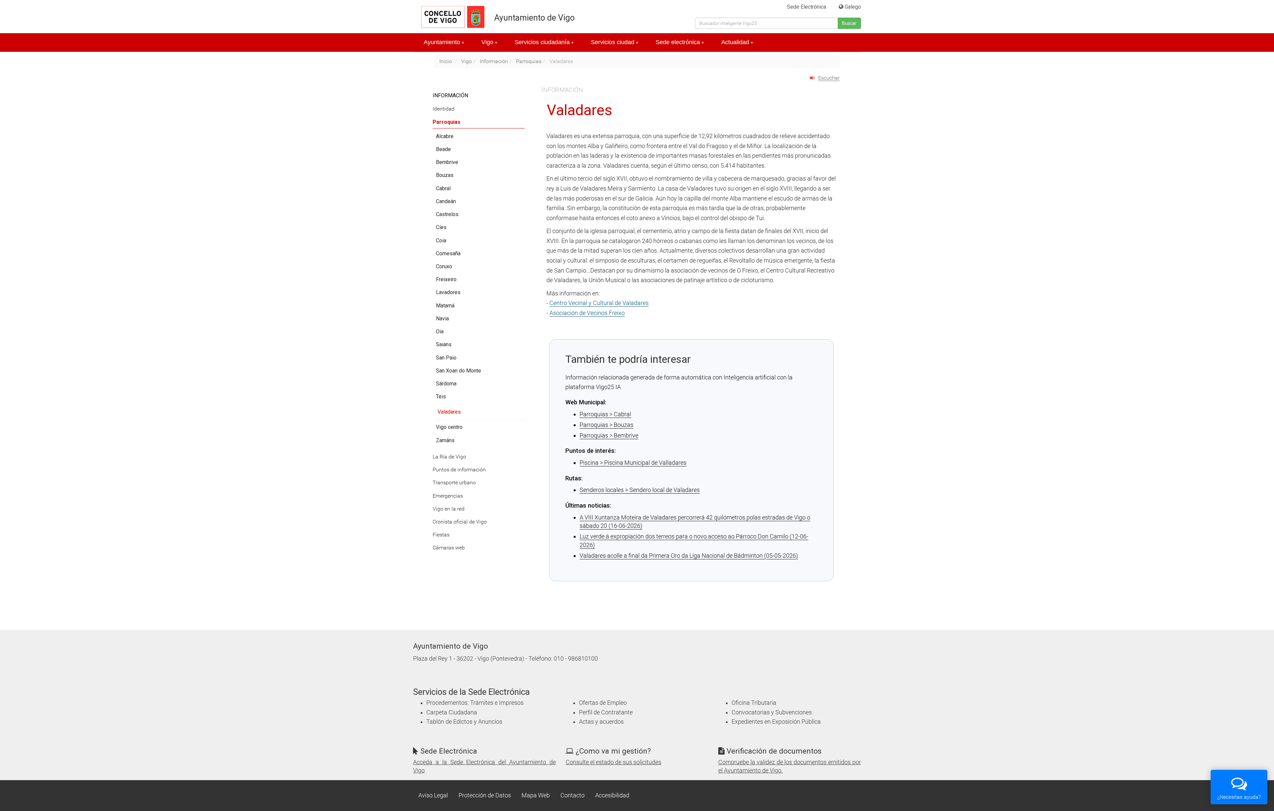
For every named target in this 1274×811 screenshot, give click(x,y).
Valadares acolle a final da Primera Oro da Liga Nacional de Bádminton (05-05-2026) (689, 555)
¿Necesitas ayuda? (1239, 797)
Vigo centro (449, 427)
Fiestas (441, 534)
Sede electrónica (680, 42)
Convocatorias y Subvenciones (772, 712)
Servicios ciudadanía (544, 42)
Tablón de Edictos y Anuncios (464, 721)
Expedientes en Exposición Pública (776, 721)
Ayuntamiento (444, 42)
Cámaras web (449, 547)
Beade (443, 149)
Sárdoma (446, 383)
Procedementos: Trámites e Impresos (475, 702)
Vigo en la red (448, 509)
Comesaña (448, 253)
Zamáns (445, 440)
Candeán (446, 201)
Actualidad (737, 42)
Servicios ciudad (614, 42)
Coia (441, 240)
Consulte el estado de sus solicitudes (613, 762)
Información (494, 61)
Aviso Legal (433, 795)
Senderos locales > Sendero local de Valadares (640, 489)
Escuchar (829, 78)
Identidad (444, 109)
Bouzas (445, 175)
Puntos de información (459, 469)
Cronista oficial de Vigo (460, 522)
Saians (444, 344)
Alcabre (445, 136)
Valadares (449, 412)
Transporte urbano (454, 482)
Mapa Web (536, 795)
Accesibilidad (612, 795)
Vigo (489, 42)
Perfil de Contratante (606, 712)
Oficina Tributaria (754, 702)
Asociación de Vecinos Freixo (587, 312)
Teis (441, 396)
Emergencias (448, 496)
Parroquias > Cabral (605, 414)
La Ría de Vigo (449, 456)
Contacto (572, 795)
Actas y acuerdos (601, 721)
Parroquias (528, 61)
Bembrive (447, 162)
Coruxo (444, 266)
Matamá (445, 305)
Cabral (443, 188)
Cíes (441, 227)
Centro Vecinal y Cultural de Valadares (599, 302)
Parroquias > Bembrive (609, 435)
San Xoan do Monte (458, 370)
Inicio (445, 61)
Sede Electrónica (806, 7)
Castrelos (447, 214)
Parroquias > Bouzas (606, 424)
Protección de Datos (485, 795)
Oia (440, 331)
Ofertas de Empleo (603, 702)
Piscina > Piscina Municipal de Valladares (633, 462)
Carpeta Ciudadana (451, 712)
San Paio (446, 358)
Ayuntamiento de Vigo (534, 18)
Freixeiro (446, 279)
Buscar (849, 23)
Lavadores (448, 292)
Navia (442, 318)
